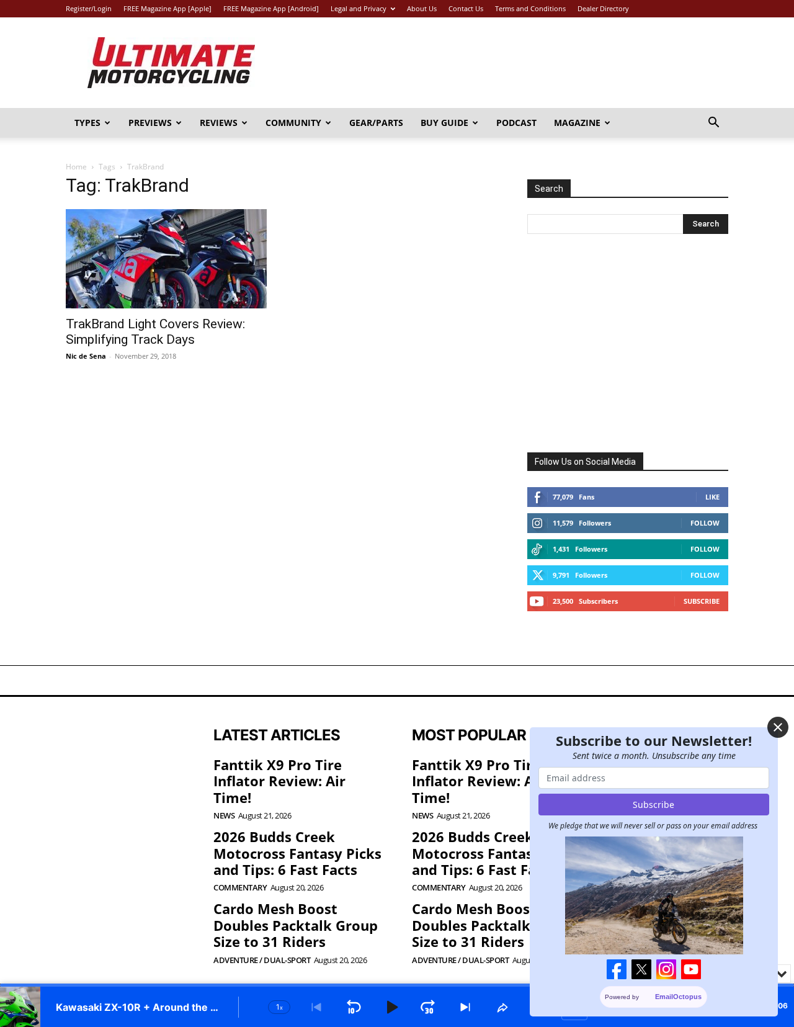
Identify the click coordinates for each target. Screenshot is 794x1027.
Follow (705, 522)
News (223, 815)
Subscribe (702, 601)
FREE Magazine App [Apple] (167, 8)
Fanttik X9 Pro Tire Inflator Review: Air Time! (279, 781)
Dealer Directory (603, 8)
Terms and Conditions (530, 8)
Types (87, 122)
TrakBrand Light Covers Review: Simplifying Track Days (155, 331)
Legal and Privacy (358, 8)
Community (293, 122)
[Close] (777, 727)
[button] (713, 124)
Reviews (219, 122)
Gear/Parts (376, 122)
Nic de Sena (86, 356)
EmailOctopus (679, 996)
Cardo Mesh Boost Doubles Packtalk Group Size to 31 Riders (295, 925)
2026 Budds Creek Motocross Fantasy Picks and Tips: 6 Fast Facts (297, 853)
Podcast (516, 122)
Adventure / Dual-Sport (261, 960)
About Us (422, 8)
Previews (150, 122)
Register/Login (89, 8)
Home (76, 166)
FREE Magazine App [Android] (271, 8)
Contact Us (465, 8)
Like (712, 496)
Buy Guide (444, 122)
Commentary (240, 887)
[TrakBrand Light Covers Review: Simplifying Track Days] (166, 258)
